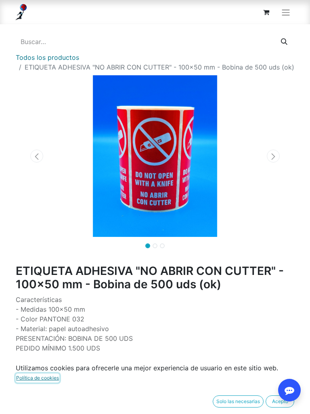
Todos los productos (47, 57)
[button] (37, 156)
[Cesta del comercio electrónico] (266, 12)
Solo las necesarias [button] (238, 401)
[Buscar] (284, 41)
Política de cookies (37, 378)
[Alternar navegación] (285, 12)
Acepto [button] (280, 401)
